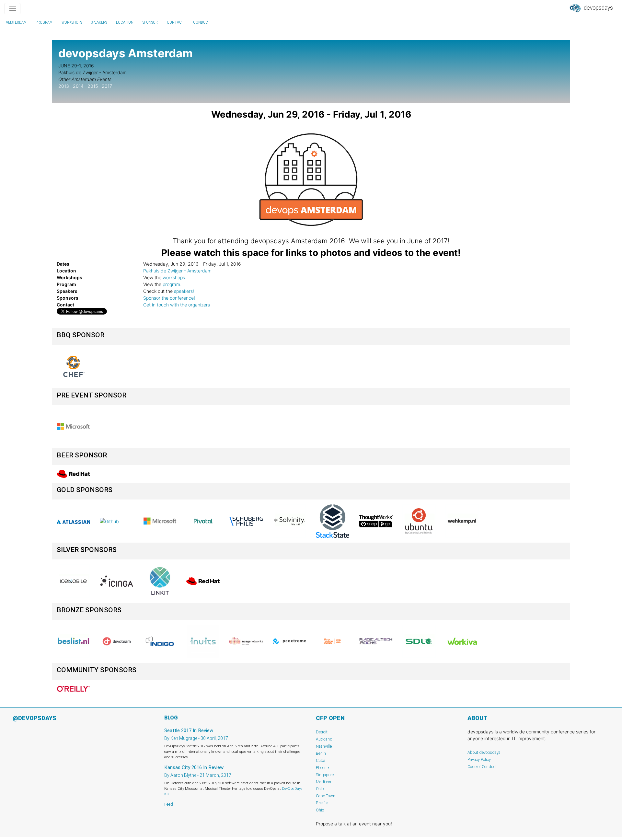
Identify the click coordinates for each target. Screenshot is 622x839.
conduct (201, 22)
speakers (99, 22)
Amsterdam (16, 22)
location (124, 22)
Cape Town (325, 795)
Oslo (320, 788)
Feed (168, 804)
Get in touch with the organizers (176, 304)
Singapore (325, 774)
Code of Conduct (482, 766)
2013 (63, 86)
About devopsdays (484, 752)
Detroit (322, 732)
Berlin (321, 753)
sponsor (150, 22)
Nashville (324, 746)
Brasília (322, 802)
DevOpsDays (597, 8)
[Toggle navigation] (12, 8)
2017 (107, 86)
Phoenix (322, 767)
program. (172, 284)
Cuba (320, 760)
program (44, 22)
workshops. (174, 277)
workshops (72, 22)
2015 (92, 86)
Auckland (324, 739)
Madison (323, 781)
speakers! (184, 291)
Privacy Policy (479, 759)
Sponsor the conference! (169, 298)
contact (175, 22)
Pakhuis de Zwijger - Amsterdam (177, 270)
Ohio (320, 810)
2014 (78, 86)
